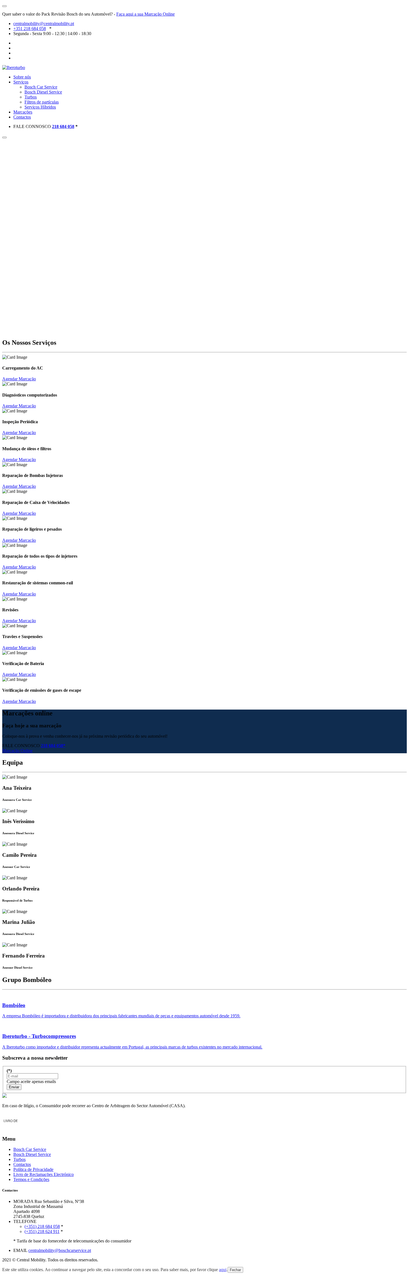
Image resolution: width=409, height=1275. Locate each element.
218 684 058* (53, 745)
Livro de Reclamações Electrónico (43, 1174)
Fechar (235, 1270)
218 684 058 (63, 126)
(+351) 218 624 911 (42, 1231)
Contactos (22, 117)
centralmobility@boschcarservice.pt (59, 1250)
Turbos (30, 97)
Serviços (20, 82)
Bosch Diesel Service (43, 92)
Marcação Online (17, 750)
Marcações (22, 112)
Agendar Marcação (19, 378)
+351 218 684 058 (29, 28)
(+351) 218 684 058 (42, 1226)
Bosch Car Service (40, 87)
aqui (222, 1269)
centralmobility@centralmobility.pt (43, 23)
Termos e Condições (31, 1179)
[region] (204, 236)
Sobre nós (22, 77)
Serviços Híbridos (40, 107)
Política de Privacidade (33, 1169)
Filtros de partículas (41, 102)
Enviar (14, 1087)
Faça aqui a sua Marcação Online (145, 14)
